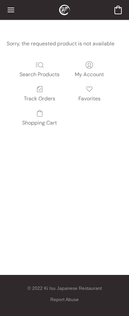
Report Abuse (64, 299)
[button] (64, 10)
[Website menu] (11, 10)
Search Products (40, 74)
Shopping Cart (39, 122)
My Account (89, 74)
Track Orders (39, 98)
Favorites (89, 98)
